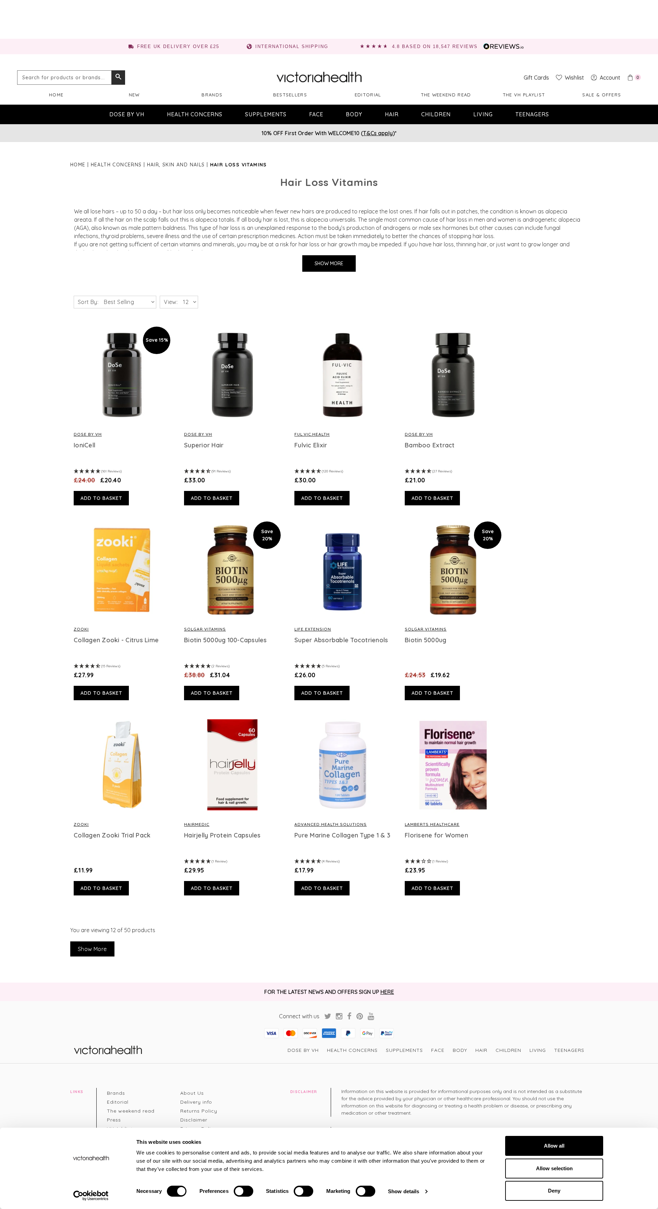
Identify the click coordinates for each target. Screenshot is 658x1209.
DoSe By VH (88, 434)
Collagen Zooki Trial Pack (112, 835)
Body (354, 114)
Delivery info (196, 1102)
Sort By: (88, 301)
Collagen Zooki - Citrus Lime (116, 640)
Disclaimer (193, 1120)
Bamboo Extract (430, 445)
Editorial (368, 94)
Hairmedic (196, 824)
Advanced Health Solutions (330, 824)
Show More (329, 263)
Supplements (266, 114)
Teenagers (532, 114)
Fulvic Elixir (310, 445)
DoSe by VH (126, 114)
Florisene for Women (436, 835)
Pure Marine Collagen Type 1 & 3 (342, 835)
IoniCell (84, 445)
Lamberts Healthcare (432, 824)
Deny (554, 1191)
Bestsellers (290, 94)
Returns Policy (198, 1111)
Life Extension (312, 629)
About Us (192, 1093)
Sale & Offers (601, 94)
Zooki (81, 629)
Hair (392, 114)
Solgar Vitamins (205, 629)
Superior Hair (203, 445)
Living (483, 114)
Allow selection (554, 1168)
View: (171, 301)
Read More (122, 375)
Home (56, 94)
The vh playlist (524, 94)
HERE (387, 991)
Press (114, 1120)
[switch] (243, 1191)
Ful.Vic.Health (312, 434)
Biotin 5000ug (425, 640)
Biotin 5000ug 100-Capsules (225, 640)
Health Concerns (194, 114)
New (134, 94)
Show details (403, 1191)
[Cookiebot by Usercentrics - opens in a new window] (91, 1195)
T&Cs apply (378, 133)
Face (316, 114)
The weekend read (446, 94)
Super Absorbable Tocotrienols (341, 640)
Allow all (554, 1146)
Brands (212, 94)
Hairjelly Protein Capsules (222, 835)
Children (436, 114)
